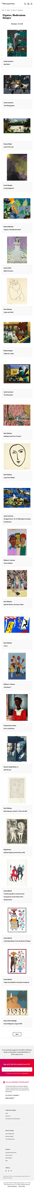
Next (17, 1034)
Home (3, 10)
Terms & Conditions (12, 1186)
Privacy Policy (25, 1073)
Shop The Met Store (9, 1133)
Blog (6, 1160)
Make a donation (9, 1098)
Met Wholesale (8, 1158)
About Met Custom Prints (10, 1152)
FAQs (6, 1113)
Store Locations (8, 1155)
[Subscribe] (29, 1069)
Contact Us (7, 1116)
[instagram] (5, 1171)
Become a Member (9, 1136)
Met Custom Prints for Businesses (12, 1118)
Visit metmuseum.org (10, 1139)
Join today (15, 1095)
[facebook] (8, 1171)
